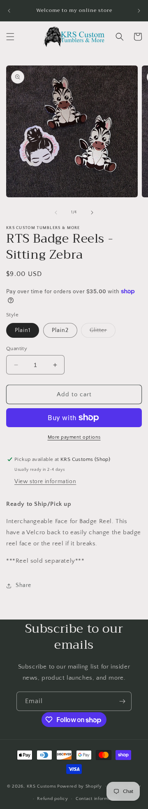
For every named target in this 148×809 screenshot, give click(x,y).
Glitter (103, 332)
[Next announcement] (139, 11)
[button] (10, 37)
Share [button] (23, 585)
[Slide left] (56, 212)
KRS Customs (41, 785)
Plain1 (22, 330)
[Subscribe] (122, 701)
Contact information (97, 798)
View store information (45, 481)
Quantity (16, 348)
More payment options (74, 437)
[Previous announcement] (9, 11)
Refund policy (52, 798)
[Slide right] (92, 212)
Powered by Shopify (79, 785)
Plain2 (60, 330)
